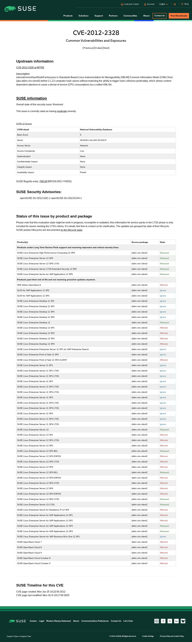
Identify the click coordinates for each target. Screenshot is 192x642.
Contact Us (159, 15)
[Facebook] (163, 621)
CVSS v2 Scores (24, 124)
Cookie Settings (148, 636)
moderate (62, 111)
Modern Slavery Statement (58, 621)
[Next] (106, 47)
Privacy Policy (165, 636)
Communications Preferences (95, 621)
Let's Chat (128, 621)
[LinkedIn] (176, 621)
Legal (41, 621)
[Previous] (88, 47)
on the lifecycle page (71, 230)
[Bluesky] (183, 621)
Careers (33, 621)
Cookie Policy (179, 636)
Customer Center (131, 4)
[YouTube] (156, 621)
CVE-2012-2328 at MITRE (30, 67)
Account (150, 4)
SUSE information (31, 98)
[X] (170, 621)
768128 (43, 181)
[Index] (98, 47)
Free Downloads (179, 15)
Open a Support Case (22, 636)
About (76, 621)
